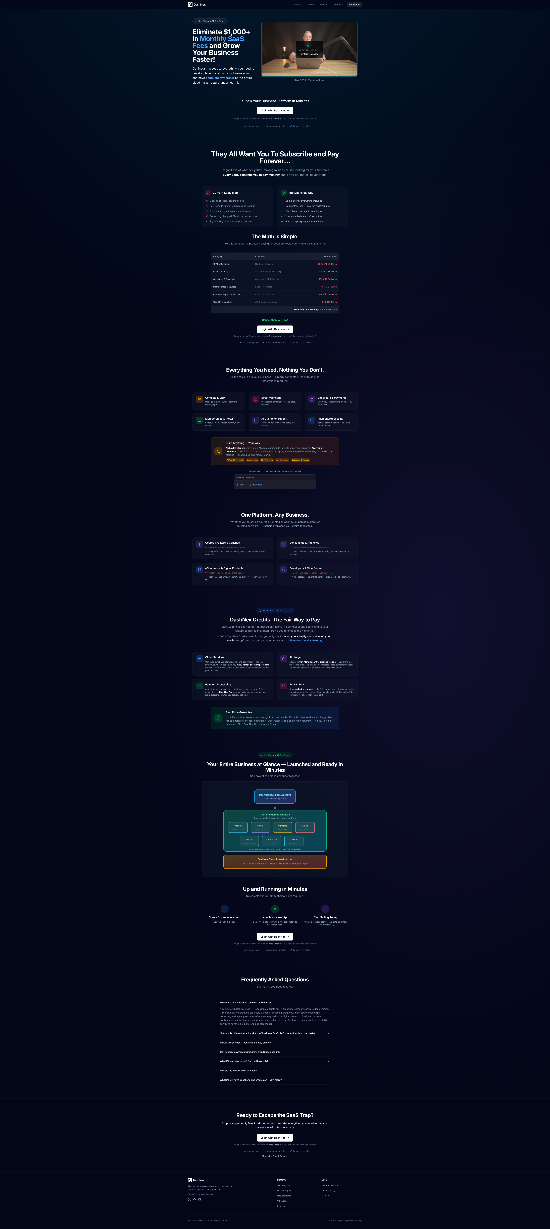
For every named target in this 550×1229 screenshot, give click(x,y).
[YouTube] (199, 1199)
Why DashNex (284, 1185)
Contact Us (327, 1195)
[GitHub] (194, 1199)
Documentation (284, 1195)
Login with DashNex (273, 110)
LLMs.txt (281, 1206)
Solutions (311, 4)
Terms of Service (330, 1185)
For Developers (284, 1190)
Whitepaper (282, 1201)
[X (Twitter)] (189, 1199)
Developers (337, 4)
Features (298, 4)
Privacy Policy (328, 1190)
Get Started (354, 4)
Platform (323, 4)
